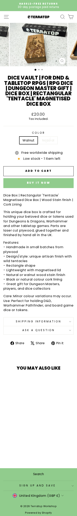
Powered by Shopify (38, 512)
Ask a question (38, 330)
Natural (48, 140)
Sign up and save (37, 485)
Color (38, 133)
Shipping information (38, 321)
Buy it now (38, 183)
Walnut (28, 140)
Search (38, 474)
